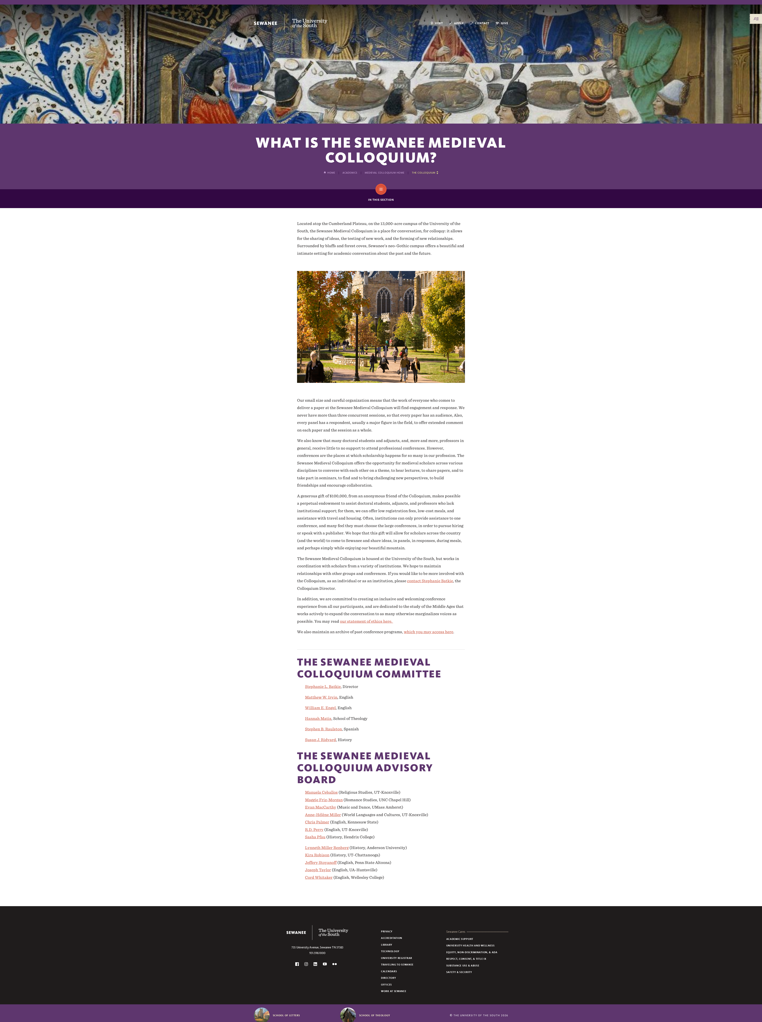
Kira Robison (317, 855)
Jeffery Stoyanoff (321, 862)
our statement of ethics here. (366, 621)
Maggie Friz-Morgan (324, 800)
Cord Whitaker (319, 877)
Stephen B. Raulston (323, 729)
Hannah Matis (318, 718)
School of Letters (286, 1015)
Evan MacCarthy (320, 807)
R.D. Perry (314, 829)
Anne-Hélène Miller (323, 815)
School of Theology (374, 1015)
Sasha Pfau (315, 837)
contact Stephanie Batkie (430, 581)
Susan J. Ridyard (320, 740)
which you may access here (428, 632)
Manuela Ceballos (321, 792)
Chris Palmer (317, 822)
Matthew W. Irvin (321, 697)
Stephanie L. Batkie (323, 686)
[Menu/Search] (756, 19)
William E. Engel (320, 708)
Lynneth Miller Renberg (327, 847)
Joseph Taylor (318, 870)
